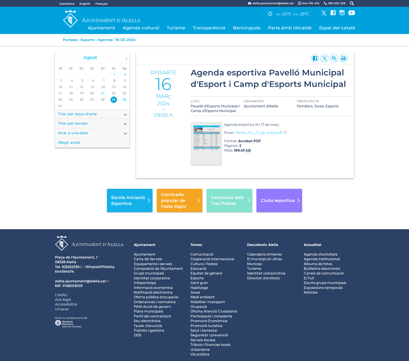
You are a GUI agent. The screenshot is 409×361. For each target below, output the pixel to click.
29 (114, 100)
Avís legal (63, 300)
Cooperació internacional (212, 259)
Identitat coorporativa (266, 273)
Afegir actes (69, 142)
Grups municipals (149, 273)
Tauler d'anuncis (148, 326)
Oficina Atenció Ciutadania (213, 311)
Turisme (176, 27)
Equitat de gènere (206, 273)
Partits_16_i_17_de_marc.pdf (258, 133)
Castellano (66, 3)
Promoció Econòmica (209, 321)
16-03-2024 (125, 40)
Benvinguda (247, 27)
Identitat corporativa (152, 278)
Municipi (254, 264)
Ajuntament (101, 27)
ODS (137, 335)
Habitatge (199, 288)
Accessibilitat (66, 304)
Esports (88, 40)
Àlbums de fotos (318, 264)
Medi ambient (202, 297)
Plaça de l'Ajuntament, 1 (76, 257)
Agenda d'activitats (320, 254)
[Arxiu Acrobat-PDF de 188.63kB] (206, 144)
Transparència (209, 27)
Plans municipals (148, 311)
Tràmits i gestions (149, 330)
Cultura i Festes (203, 264)
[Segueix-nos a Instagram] (342, 14)
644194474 (64, 272)
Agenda (105, 40)
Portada (70, 40)
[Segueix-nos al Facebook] (333, 14)
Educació (198, 269)
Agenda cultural (141, 27)
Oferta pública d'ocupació (156, 297)
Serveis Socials (202, 340)
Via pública (199, 354)
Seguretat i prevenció (209, 335)
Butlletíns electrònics (322, 269)
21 (103, 93)
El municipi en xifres (264, 259)
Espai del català (337, 27)
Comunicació (201, 254)
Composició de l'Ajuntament (158, 269)
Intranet (62, 309)
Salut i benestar (204, 330)
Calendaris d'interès (264, 254)
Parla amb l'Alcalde (290, 27)
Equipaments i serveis (153, 264)
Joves (195, 292)
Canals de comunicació (324, 273)
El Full (309, 278)
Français (101, 3)
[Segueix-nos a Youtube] (351, 14)
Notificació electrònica (153, 292)
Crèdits (61, 295)
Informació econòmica (153, 288)
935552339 (70, 267)
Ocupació (198, 307)
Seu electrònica (147, 321)
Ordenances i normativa (155, 302)
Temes (196, 245)
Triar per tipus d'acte (77, 114)
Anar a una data (73, 133)
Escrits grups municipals (325, 283)
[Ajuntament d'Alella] (89, 254)
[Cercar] (349, 3)
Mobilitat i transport (207, 302)
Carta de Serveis (148, 259)
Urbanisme (200, 350)
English (84, 3)
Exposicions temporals (323, 288)
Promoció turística (206, 326)
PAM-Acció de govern (152, 307)
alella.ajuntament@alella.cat (80, 281)
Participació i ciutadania (211, 316)
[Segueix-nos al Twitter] (324, 14)
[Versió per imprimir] (343, 58)
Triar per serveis (73, 123)
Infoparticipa (145, 283)
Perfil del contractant (152, 316)
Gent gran (199, 283)
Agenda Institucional (322, 259)
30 (124, 100)
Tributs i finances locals (210, 345)
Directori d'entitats (263, 278)
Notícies (311, 292)
